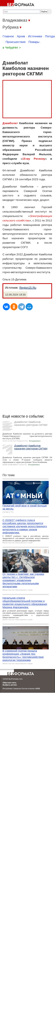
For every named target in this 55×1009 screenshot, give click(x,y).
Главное (8, 36)
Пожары (33, 42)
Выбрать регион (10, 685)
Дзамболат (10, 123)
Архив (21, 36)
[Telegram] (21, 306)
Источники (35, 36)
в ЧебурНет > (12, 47)
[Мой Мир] (29, 306)
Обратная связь (9, 683)
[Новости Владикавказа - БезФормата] (17, 3)
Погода (50, 36)
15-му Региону (33, 158)
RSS (38, 689)
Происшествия (16, 42)
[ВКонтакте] (6, 306)
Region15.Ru (27, 287)
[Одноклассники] (13, 306)
